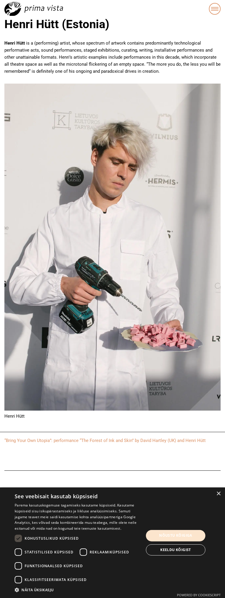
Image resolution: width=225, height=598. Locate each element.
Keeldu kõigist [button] (175, 549)
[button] (77, 590)
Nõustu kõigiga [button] (175, 535)
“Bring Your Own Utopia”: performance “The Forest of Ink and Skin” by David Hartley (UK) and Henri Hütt (105, 440)
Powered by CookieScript (199, 595)
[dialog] (112, 542)
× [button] (218, 494)
